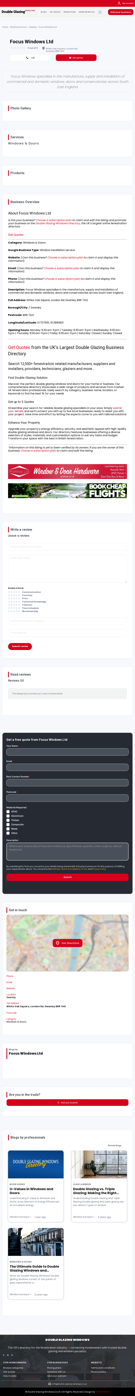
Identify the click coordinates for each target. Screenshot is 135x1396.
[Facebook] (4, 1355)
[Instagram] (8, 1355)
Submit (68, 877)
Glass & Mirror (82, 1184)
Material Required (17, 807)
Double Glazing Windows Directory (57, 223)
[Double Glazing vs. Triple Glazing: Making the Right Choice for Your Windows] (99, 1164)
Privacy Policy (99, 868)
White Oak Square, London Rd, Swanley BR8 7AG (62, 50)
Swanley (33, 27)
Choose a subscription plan (53, 220)
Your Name (12, 746)
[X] (12, 1355)
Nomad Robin (102, 1391)
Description (13, 840)
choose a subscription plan (38, 451)
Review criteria (16, 588)
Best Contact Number (18, 777)
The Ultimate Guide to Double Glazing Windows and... (34, 1268)
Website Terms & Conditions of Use (69, 868)
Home (5, 27)
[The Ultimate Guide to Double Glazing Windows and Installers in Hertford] (36, 1242)
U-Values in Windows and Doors (31, 1191)
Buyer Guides (17, 1184)
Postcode (12, 792)
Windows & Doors (18, 27)
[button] (100, 12)
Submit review (20, 646)
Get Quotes (16, 235)
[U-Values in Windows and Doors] (36, 1164)
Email (10, 761)
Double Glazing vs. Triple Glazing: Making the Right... (96, 1191)
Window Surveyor (19, 1217)
